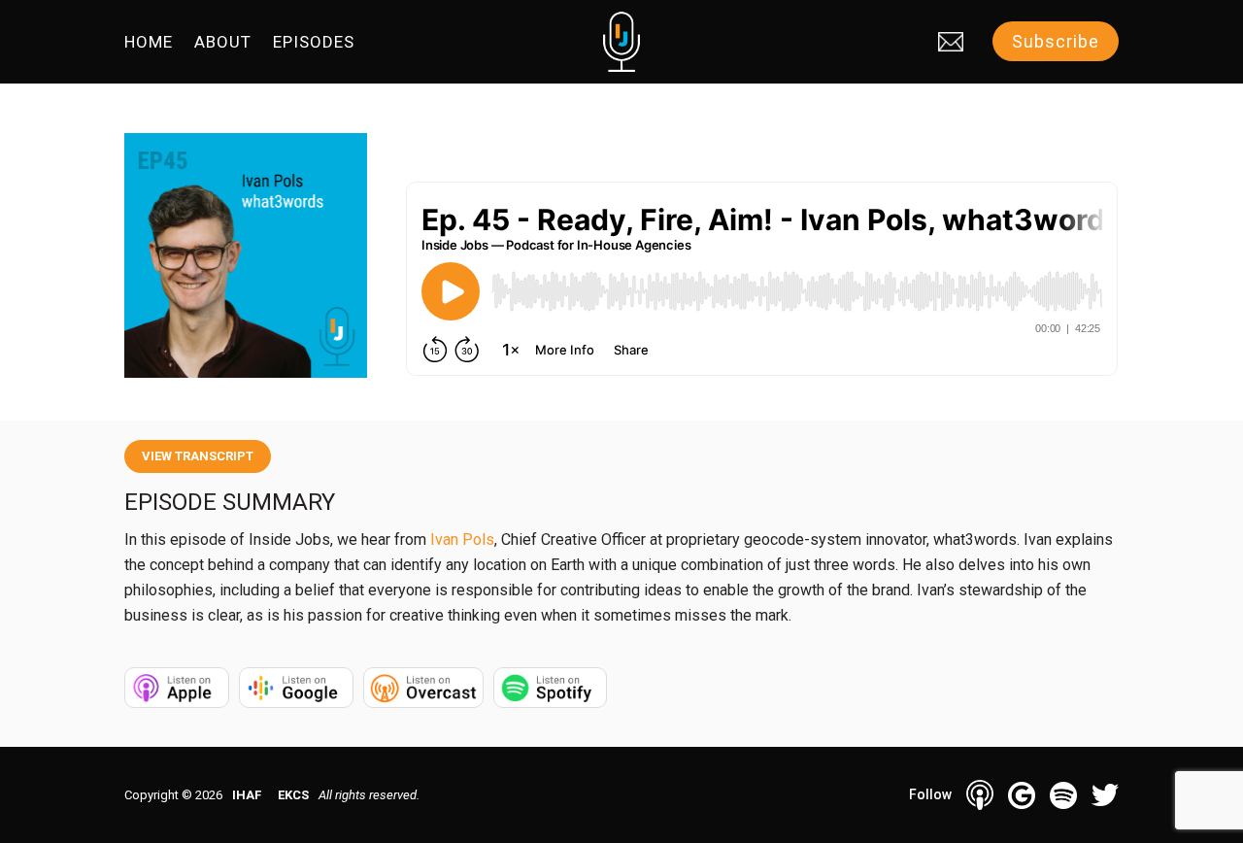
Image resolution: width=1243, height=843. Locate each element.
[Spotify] (1063, 795)
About (223, 43)
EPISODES (313, 43)
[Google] (1021, 795)
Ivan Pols (462, 539)
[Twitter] (1105, 795)
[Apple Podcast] (979, 795)
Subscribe (1055, 41)
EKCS (293, 795)
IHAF (246, 795)
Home (148, 43)
